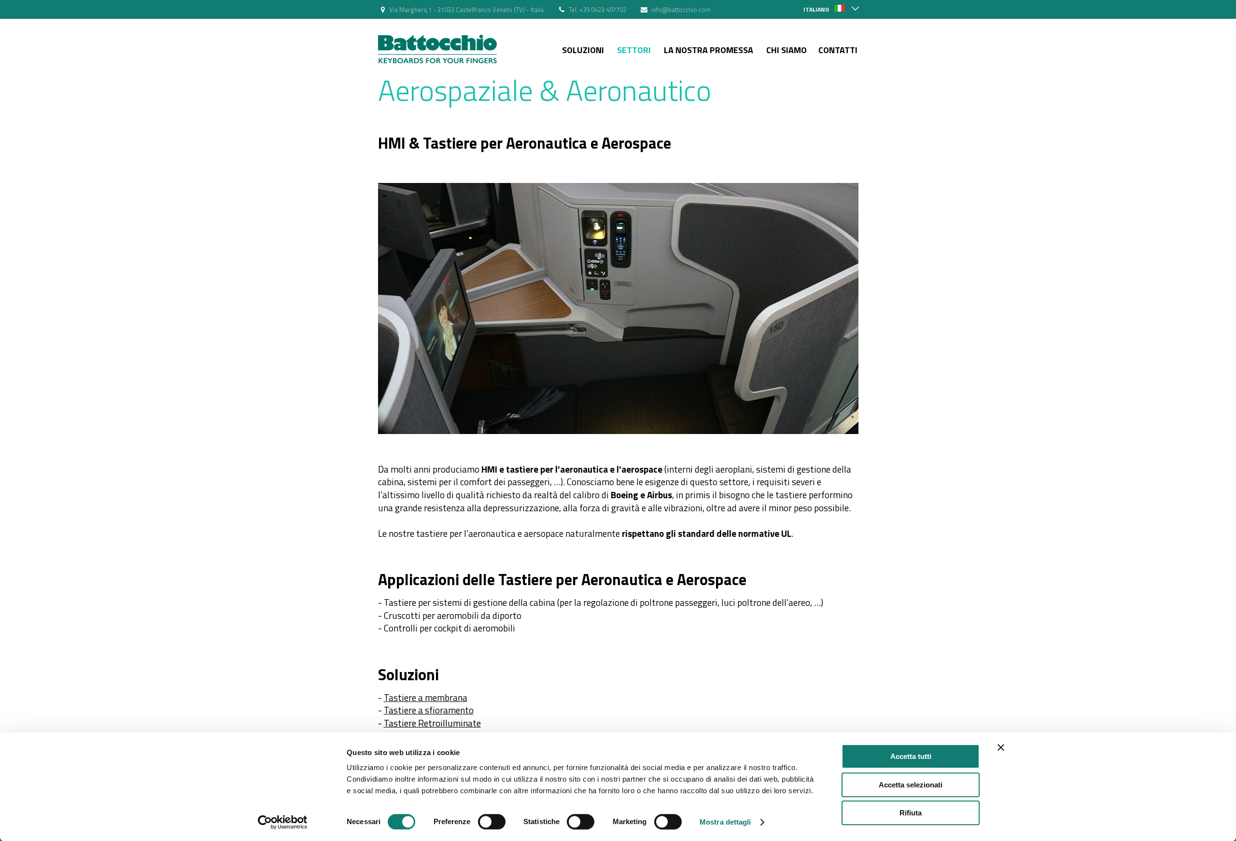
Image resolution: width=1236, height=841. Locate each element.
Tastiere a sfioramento (429, 710)
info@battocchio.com (681, 9)
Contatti (837, 49)
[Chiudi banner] (1000, 747)
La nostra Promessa (708, 49)
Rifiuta (910, 813)
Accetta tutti (910, 756)
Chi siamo (786, 49)
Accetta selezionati (910, 785)
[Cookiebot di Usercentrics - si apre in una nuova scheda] (282, 822)
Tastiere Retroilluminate (432, 723)
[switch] (492, 821)
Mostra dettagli (725, 822)
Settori (634, 49)
